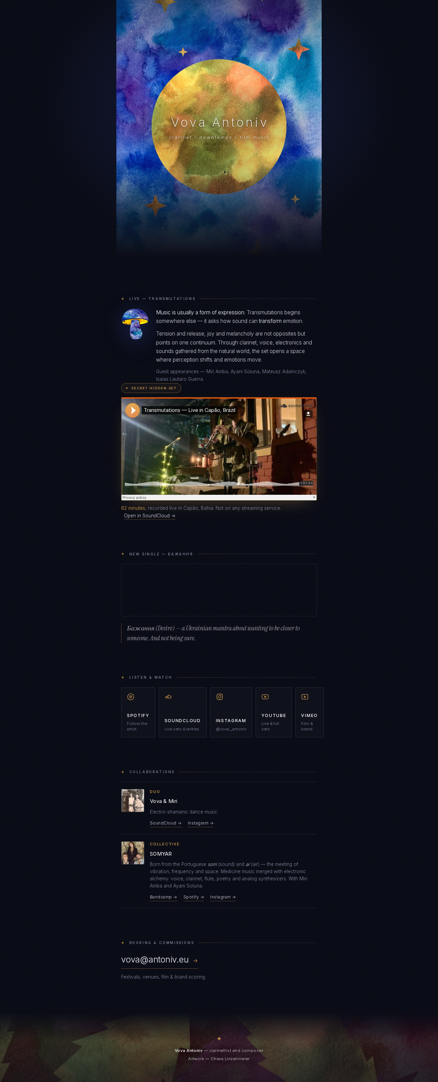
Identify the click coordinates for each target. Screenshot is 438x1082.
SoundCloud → (166, 823)
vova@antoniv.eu (159, 959)
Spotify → (193, 896)
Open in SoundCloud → (150, 515)
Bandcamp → (163, 896)
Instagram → (201, 823)
